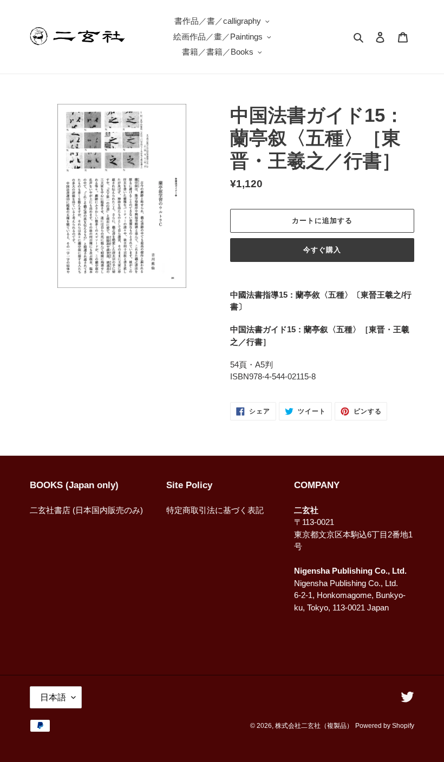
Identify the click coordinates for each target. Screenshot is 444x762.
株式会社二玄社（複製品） (314, 726)
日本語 (53, 697)
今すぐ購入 (322, 250)
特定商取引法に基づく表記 (215, 510)
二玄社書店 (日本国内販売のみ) (86, 510)
